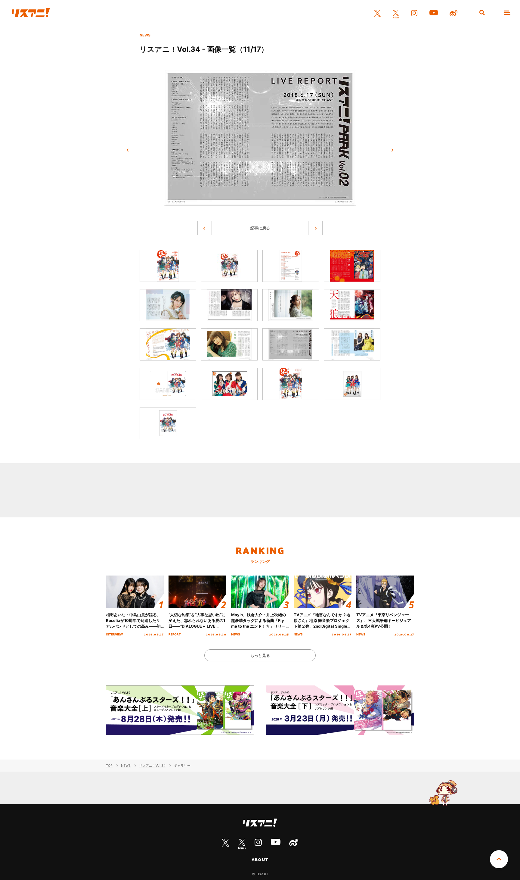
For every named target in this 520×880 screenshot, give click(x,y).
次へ (392, 150)
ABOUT (260, 859)
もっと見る (260, 655)
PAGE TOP (499, 859)
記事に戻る (260, 228)
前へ (128, 150)
